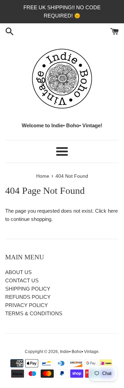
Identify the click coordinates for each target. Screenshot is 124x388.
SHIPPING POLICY (27, 289)
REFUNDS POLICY (28, 297)
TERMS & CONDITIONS (33, 313)
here (113, 211)
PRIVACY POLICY (26, 305)
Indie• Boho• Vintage (79, 351)
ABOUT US (18, 272)
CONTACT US (22, 280)
